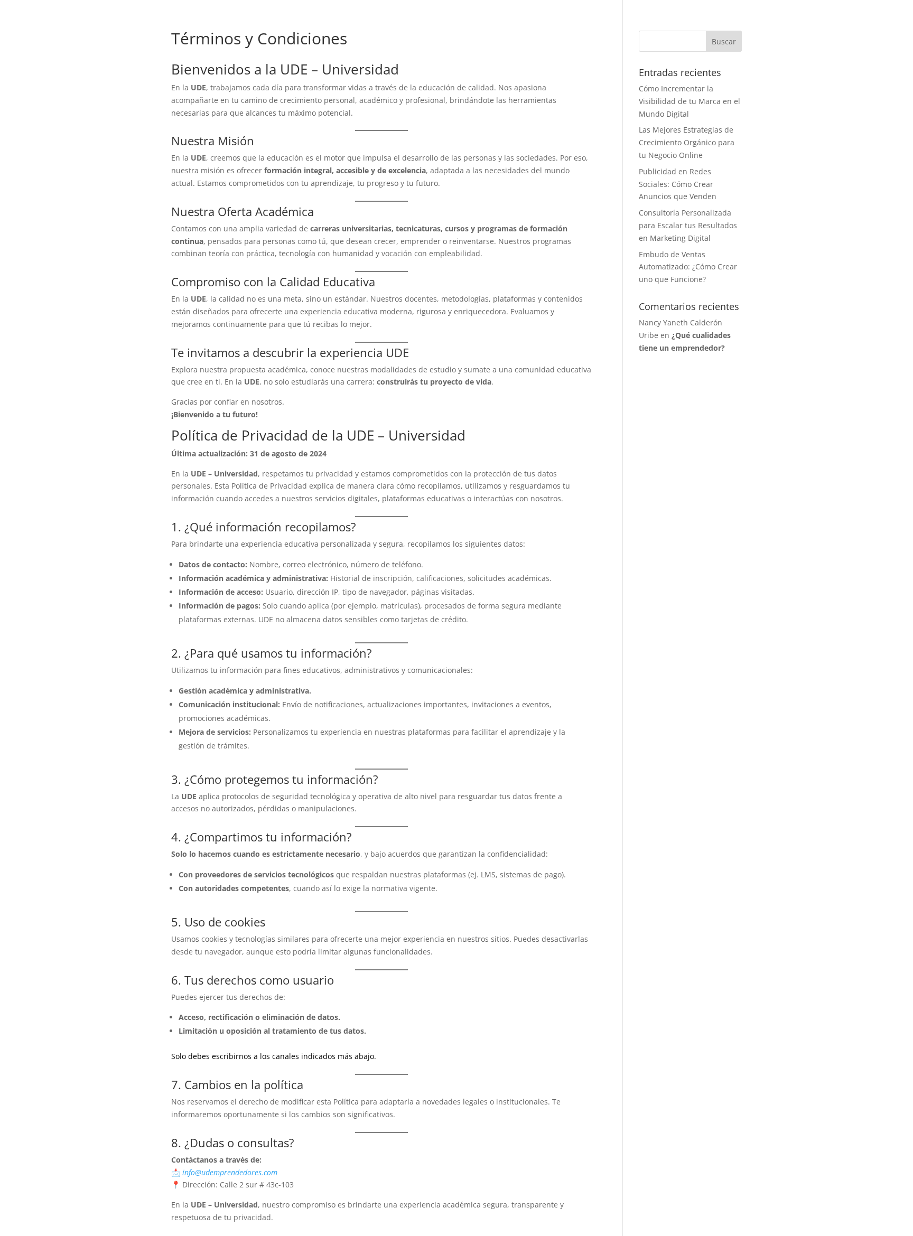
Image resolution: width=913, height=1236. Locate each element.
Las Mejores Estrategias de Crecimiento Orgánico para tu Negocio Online (686, 142)
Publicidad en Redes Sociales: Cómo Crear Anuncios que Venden (677, 184)
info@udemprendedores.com (229, 1172)
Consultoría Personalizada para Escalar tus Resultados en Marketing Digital (688, 225)
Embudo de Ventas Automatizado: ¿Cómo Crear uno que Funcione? (688, 267)
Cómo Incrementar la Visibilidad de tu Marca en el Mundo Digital (689, 101)
